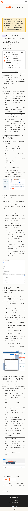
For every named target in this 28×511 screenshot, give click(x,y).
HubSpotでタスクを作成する (15, 333)
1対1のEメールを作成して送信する (16, 330)
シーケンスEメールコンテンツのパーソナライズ (15, 437)
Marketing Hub (8, 57)
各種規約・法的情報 (13, 497)
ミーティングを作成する (14, 343)
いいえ (12, 479)
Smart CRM (8, 67)
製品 (9, 52)
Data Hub (8, 64)
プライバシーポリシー (14, 500)
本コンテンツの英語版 (12, 29)
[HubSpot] (2, 2)
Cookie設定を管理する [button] (14, 502)
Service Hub (8, 62)
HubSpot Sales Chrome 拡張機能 (10, 72)
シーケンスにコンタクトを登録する (16, 346)
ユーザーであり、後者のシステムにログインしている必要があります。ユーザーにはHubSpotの (15, 113)
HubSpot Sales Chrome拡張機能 (13, 96)
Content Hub (9, 66)
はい (6, 479)
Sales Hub (8, 60)
